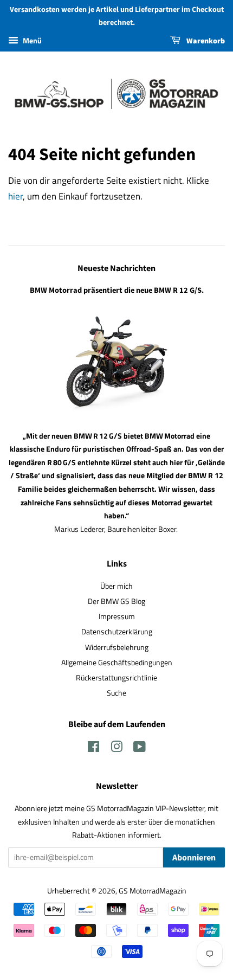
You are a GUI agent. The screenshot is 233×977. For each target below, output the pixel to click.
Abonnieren (194, 858)
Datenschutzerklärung (116, 632)
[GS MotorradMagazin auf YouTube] (139, 749)
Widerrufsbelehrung (116, 647)
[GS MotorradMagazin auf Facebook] (93, 749)
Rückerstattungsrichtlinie (116, 678)
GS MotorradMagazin (152, 891)
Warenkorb (205, 41)
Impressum (117, 616)
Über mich (116, 586)
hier (15, 196)
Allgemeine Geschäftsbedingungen (116, 663)
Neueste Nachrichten (116, 268)
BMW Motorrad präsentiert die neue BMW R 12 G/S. (117, 290)
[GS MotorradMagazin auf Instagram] (116, 749)
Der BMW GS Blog (116, 601)
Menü (31, 40)
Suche (116, 693)
